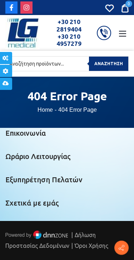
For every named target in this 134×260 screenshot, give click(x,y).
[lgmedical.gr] (22, 32)
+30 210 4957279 (68, 40)
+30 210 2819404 (68, 25)
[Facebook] (11, 7)
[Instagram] (26, 7)
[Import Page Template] (6, 84)
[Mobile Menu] (122, 33)
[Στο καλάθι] (125, 7)
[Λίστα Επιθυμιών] (109, 7)
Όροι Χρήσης (91, 245)
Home (45, 110)
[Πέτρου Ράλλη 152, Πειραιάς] (121, 248)
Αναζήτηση (108, 63)
